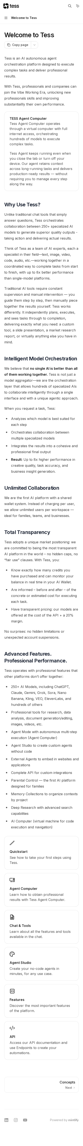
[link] (41, 151)
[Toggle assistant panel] (78, 6)
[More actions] (34, 45)
